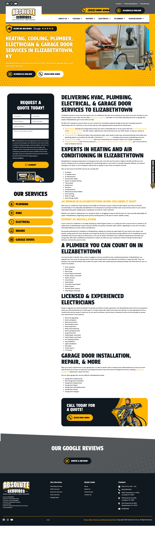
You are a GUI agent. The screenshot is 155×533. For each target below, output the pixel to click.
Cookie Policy (111, 520)
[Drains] (11, 230)
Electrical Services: (71, 139)
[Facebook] (7, 3)
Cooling (76, 18)
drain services (107, 137)
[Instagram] (11, 3)
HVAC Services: (70, 129)
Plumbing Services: (71, 135)
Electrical (104, 18)
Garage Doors (135, 18)
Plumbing (118, 18)
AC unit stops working (140, 129)
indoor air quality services (73, 133)
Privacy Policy (33, 156)
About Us (62, 18)
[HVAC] (11, 213)
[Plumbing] (11, 204)
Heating (89, 18)
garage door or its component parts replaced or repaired (114, 141)
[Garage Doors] (11, 239)
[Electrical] (11, 221)
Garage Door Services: (72, 141)
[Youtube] (15, 3)
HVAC (19, 213)
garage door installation (98, 117)
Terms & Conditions (18, 158)
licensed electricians (87, 139)
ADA (48, 520)
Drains (20, 230)
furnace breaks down (76, 131)
